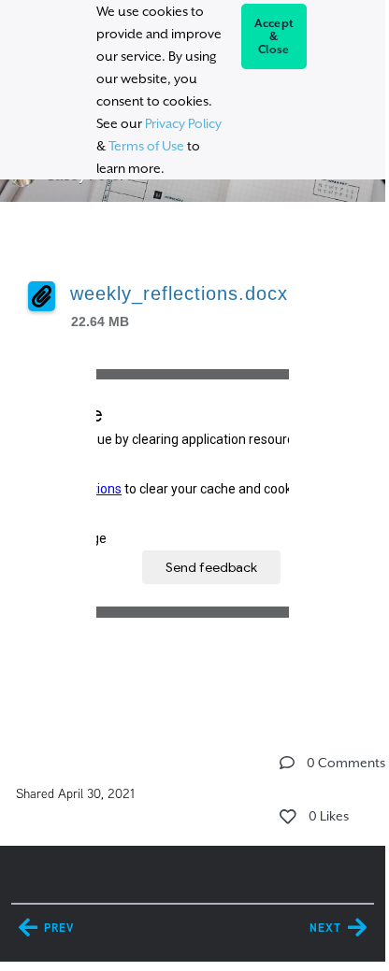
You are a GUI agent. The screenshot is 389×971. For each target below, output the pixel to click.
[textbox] (192, 467)
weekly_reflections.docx (179, 293)
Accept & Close (274, 36)
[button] (287, 762)
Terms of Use (146, 145)
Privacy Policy (183, 123)
